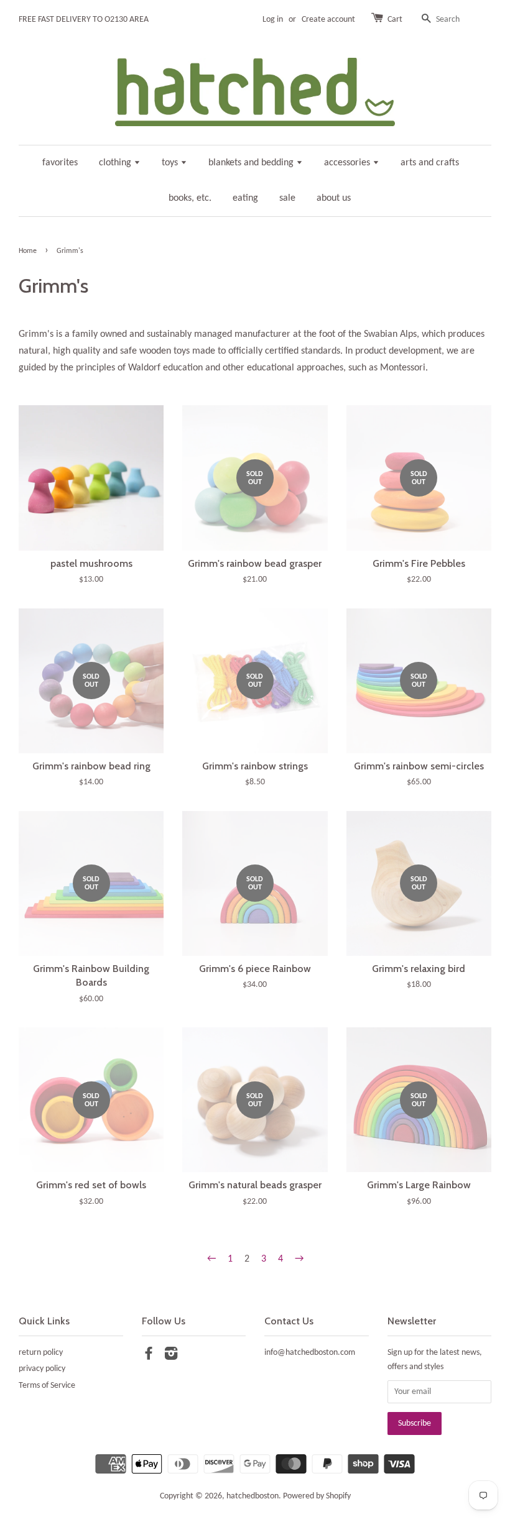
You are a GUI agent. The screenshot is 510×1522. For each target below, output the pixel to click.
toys (171, 163)
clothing (116, 163)
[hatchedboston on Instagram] (171, 1356)
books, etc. (190, 198)
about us (334, 198)
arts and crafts (430, 163)
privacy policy (42, 1369)
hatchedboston (252, 1496)
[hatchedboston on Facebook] (148, 1356)
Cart (394, 19)
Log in (272, 19)
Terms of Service (47, 1386)
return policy (41, 1353)
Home (28, 251)
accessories (348, 163)
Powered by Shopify (317, 1496)
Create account (328, 19)
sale (287, 198)
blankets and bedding (252, 163)
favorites (60, 163)
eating (245, 198)
